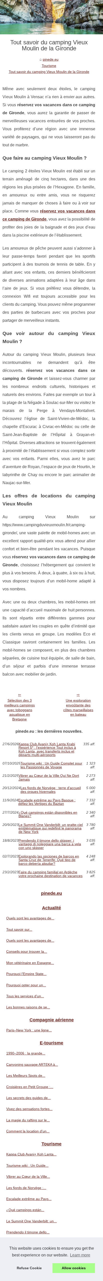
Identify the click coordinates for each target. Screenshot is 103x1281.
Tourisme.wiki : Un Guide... (27, 1165)
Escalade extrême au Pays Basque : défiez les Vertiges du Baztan (47, 802)
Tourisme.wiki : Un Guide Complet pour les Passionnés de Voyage (51, 765)
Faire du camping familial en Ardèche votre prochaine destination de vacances (50, 874)
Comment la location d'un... (28, 1131)
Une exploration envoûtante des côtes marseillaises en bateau (78, 707)
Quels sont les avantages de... (30, 918)
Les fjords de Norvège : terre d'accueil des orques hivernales (50, 789)
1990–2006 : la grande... (25, 1053)
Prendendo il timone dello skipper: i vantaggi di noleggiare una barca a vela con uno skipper (49, 844)
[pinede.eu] (51, 17)
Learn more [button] (80, 1255)
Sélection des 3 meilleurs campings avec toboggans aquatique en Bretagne (19, 709)
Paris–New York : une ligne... (29, 1030)
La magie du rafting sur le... (28, 1120)
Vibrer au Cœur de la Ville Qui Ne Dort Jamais (48, 777)
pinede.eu (50, 59)
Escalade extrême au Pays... (29, 1199)
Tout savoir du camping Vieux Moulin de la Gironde (49, 72)
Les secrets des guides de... (28, 1098)
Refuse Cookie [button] (29, 1268)
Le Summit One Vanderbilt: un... (31, 1221)
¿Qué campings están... (25, 1210)
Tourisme (49, 66)
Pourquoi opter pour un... (26, 985)
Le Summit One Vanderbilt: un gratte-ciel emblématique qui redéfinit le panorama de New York (50, 828)
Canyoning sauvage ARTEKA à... (32, 1064)
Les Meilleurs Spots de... (25, 1076)
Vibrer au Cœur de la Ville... (28, 1177)
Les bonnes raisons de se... (28, 1007)
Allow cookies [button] (74, 1268)
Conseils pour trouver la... (26, 951)
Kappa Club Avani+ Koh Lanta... (31, 1154)
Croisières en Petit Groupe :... (29, 1087)
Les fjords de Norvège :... (26, 1188)
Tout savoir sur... (19, 929)
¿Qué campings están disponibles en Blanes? (47, 814)
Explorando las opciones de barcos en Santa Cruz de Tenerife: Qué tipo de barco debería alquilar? (48, 860)
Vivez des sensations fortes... (29, 1109)
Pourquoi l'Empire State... (26, 974)
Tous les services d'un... (25, 996)
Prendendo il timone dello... (28, 1232)
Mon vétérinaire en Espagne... (30, 963)
